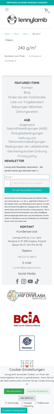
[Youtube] (30, 281)
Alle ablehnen (27, 398)
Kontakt (27, 87)
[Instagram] (24, 281)
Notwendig (13, 403)
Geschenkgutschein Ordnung (27, 151)
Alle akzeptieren (14, 391)
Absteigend (10, 60)
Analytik (28, 403)
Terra (25, 34)
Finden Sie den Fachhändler (27, 97)
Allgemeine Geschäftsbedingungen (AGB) (27, 126)
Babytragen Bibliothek (27, 107)
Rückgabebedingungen (27, 133)
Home (7, 34)
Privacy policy (27, 156)
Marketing (28, 406)
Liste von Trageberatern (27, 102)
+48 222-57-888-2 (27, 256)
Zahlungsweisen (27, 111)
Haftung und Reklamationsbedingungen (27, 139)
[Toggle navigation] (16, 9)
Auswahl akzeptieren (38, 391)
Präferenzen (43, 403)
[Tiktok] (37, 281)
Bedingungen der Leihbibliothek (27, 146)
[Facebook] (17, 281)
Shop (16, 34)
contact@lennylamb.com (27, 267)
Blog (27, 92)
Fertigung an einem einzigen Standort (27, 3)
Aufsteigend (35, 56)
